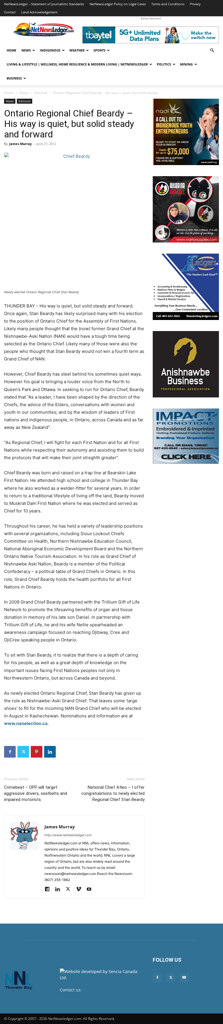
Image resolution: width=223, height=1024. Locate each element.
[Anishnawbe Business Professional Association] (186, 364)
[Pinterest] (36, 752)
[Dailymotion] (49, 889)
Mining (186, 64)
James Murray (20, 144)
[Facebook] (10, 752)
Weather (76, 50)
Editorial (40, 92)
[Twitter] (23, 752)
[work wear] (186, 209)
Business (14, 78)
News (26, 50)
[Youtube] (91, 889)
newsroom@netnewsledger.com (91, 996)
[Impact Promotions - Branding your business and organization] (186, 436)
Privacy (195, 4)
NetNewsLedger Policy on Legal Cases (117, 4)
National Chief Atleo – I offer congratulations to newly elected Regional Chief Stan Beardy (113, 793)
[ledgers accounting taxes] (186, 287)
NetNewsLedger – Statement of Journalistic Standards (44, 4)
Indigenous (50, 50)
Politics (164, 64)
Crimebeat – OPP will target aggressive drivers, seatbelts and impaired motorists (35, 793)
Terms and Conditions (167, 4)
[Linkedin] (50, 752)
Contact (10, 12)
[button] (212, 50)
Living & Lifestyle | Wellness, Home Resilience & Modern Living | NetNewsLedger (77, 64)
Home (11, 50)
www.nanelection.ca (26, 723)
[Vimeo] (80, 889)
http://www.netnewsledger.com (68, 835)
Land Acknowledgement (39, 12)
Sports (99, 50)
